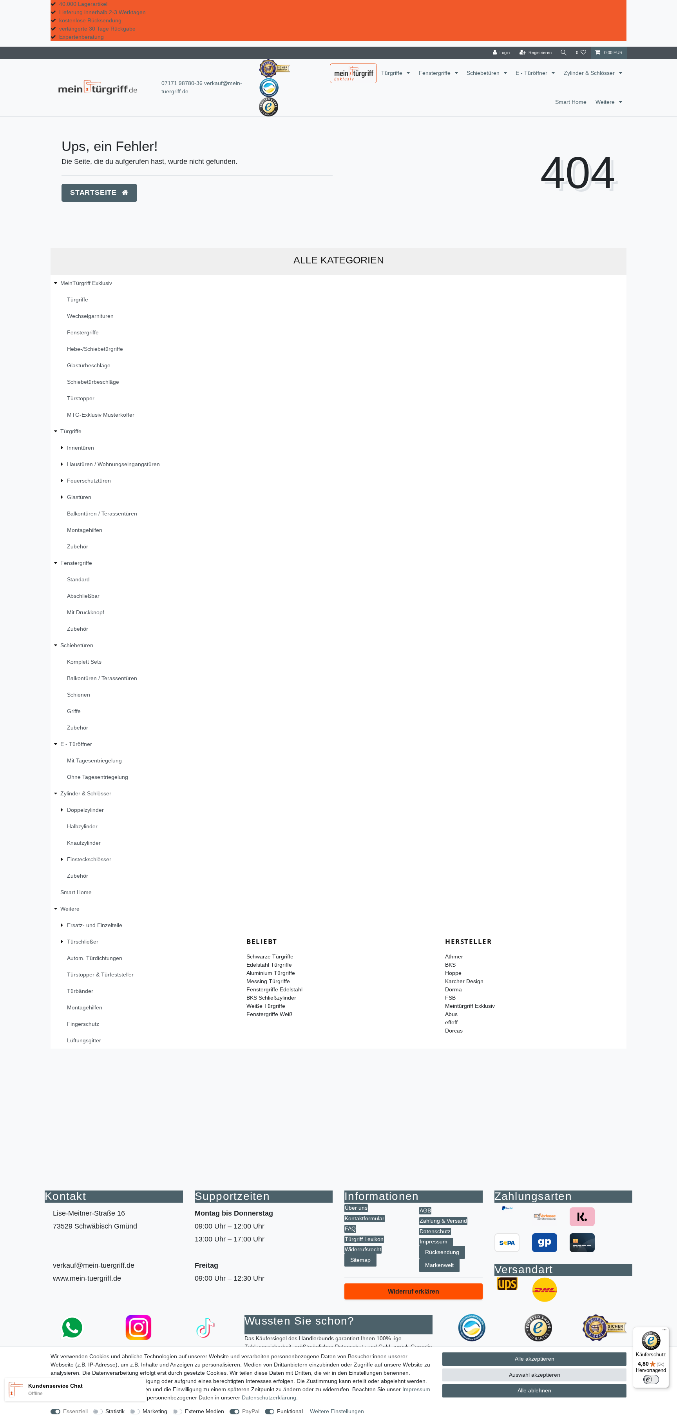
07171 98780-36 (182, 83)
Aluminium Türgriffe (270, 973)
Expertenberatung (81, 37)
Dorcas (454, 1030)
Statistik (115, 1411)
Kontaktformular (364, 1218)
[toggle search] (564, 53)
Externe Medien (204, 1411)
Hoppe (453, 973)
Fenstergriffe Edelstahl (274, 989)
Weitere (606, 102)
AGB (425, 1210)
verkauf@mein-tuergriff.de (93, 1265)
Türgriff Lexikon (364, 1239)
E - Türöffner (532, 73)
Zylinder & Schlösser (590, 73)
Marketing (155, 1411)
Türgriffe (392, 73)
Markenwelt (439, 1265)
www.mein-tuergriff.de (87, 1278)
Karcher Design (464, 981)
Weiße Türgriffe (265, 1006)
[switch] (651, 1379)
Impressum (433, 1241)
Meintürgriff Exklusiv (470, 1006)
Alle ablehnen (534, 1390)
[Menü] (664, 1331)
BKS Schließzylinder (271, 998)
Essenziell (75, 1411)
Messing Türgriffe (268, 981)
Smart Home (570, 102)
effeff (451, 1022)
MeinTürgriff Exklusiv (348, 74)
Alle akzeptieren (534, 1359)
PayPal (250, 1411)
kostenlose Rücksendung (90, 20)
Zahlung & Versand (443, 1221)
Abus (451, 1014)
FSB (450, 998)
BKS (450, 965)
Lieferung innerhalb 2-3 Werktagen (102, 12)
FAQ (350, 1228)
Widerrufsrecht (363, 1249)
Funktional (290, 1411)
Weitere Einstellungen (337, 1411)
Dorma (453, 989)
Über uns (356, 1208)
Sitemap (360, 1260)
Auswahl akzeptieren (534, 1375)
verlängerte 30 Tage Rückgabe (97, 28)
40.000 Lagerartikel (83, 4)
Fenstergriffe (435, 73)
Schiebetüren (484, 73)
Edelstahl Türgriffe (269, 965)
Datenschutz (435, 1231)
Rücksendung (442, 1252)
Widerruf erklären (413, 1291)
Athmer (454, 956)
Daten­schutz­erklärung (269, 1397)
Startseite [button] (94, 192)
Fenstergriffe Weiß (269, 1014)
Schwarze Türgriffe (269, 956)
